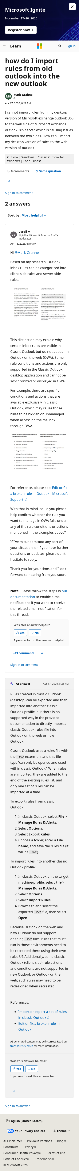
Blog (60, 1141)
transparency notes (21, 1046)
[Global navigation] (4, 46)
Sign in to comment (19, 193)
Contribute (11, 1147)
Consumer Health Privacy (21, 1153)
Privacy (28, 1147)
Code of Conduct (15, 1159)
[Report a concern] (8, 181)
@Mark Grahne (27, 252)
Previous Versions (39, 1141)
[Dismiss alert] (72, 6)
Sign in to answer (17, 1106)
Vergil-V (24, 232)
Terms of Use (56, 1153)
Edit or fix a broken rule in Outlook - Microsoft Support (39, 493)
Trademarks (43, 1159)
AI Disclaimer (12, 1141)
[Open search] (60, 46)
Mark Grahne (22, 95)
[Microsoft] (39, 46)
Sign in (71, 46)
